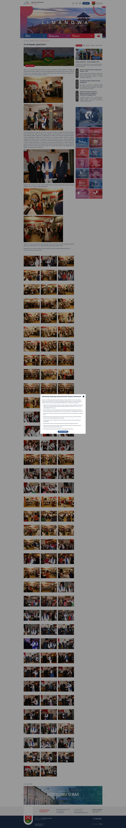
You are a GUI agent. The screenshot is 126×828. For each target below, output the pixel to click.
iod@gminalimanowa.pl (77, 411)
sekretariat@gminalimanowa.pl (49, 407)
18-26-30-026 (66, 411)
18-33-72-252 (75, 406)
